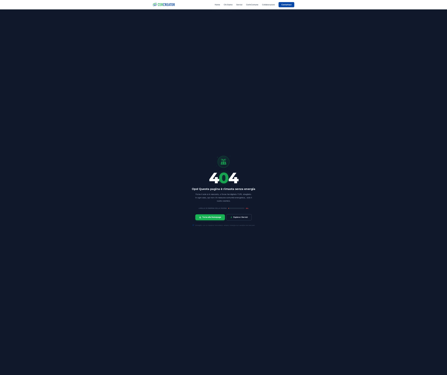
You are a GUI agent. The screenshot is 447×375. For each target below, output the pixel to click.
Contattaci (286, 4)
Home (217, 4)
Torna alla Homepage (210, 217)
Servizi (239, 4)
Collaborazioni (268, 4)
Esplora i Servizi (239, 217)
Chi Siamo (228, 4)
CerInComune (252, 4)
